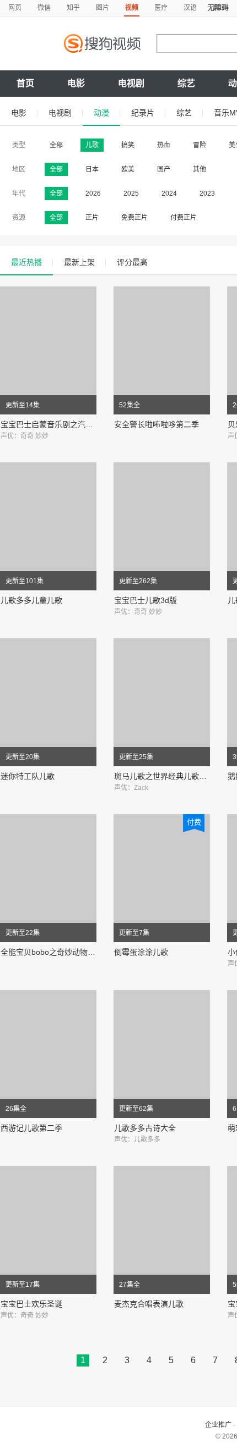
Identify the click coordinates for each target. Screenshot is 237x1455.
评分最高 (132, 262)
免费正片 (134, 218)
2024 (169, 193)
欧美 (127, 169)
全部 (56, 145)
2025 (131, 193)
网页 (14, 8)
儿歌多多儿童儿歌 (31, 600)
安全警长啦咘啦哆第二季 (156, 424)
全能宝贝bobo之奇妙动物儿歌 (52, 952)
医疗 (161, 8)
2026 (93, 193)
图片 (102, 8)
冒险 (199, 145)
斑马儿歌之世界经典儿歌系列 (164, 776)
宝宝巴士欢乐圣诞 (31, 1303)
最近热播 (26, 262)
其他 (199, 169)
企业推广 (218, 1425)
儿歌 (92, 145)
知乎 (73, 8)
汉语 (190, 8)
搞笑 (127, 145)
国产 (163, 169)
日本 (92, 169)
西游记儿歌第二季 (31, 1128)
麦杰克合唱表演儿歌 (149, 1303)
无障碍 (218, 7)
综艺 (186, 83)
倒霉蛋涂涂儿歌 (141, 952)
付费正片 (183, 218)
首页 (25, 83)
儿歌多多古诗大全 (145, 1128)
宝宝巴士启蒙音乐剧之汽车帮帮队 (58, 424)
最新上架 (79, 262)
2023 (207, 193)
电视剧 (131, 83)
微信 (44, 8)
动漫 (101, 112)
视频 (131, 8)
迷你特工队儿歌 (28, 776)
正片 (92, 218)
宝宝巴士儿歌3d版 (145, 600)
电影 (76, 83)
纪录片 (142, 112)
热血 (163, 145)
